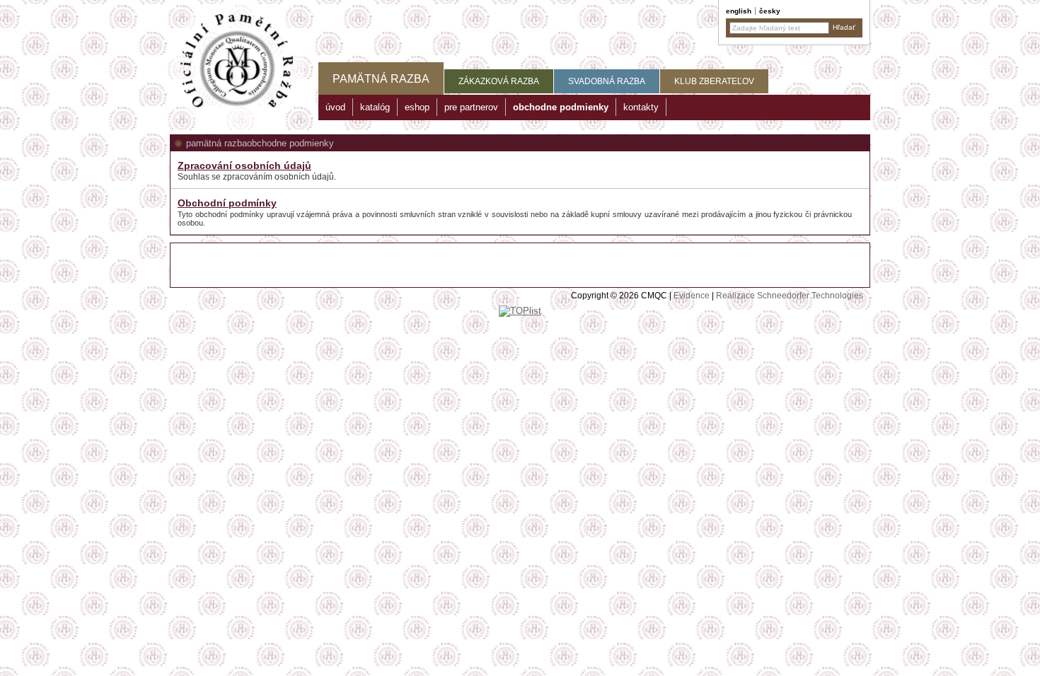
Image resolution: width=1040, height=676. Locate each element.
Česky (769, 11)
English (738, 11)
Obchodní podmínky (227, 203)
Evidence (692, 295)
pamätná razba (216, 143)
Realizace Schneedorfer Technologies (789, 295)
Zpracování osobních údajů (244, 165)
